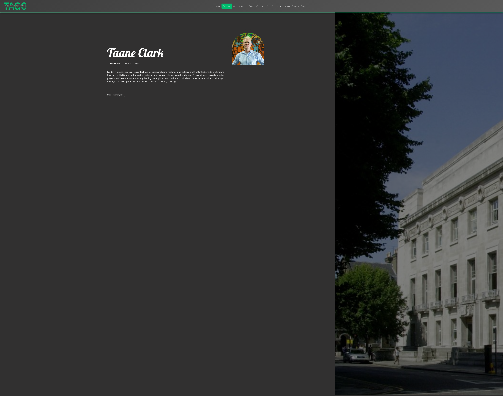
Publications (277, 6)
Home (217, 6)
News (287, 6)
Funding (295, 6)
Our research (239, 6)
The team (227, 6)
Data (303, 6)
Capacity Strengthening (259, 6)
